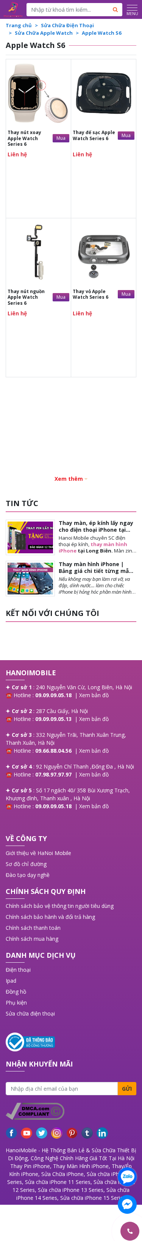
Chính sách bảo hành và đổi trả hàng (50, 916)
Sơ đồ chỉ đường (26, 863)
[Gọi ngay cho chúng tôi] (94, 1231)
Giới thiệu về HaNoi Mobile (38, 853)
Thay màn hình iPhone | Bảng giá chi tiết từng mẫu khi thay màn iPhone (95, 570)
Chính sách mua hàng (32, 938)
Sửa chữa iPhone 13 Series (70, 1189)
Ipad (11, 980)
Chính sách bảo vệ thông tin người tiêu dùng (60, 905)
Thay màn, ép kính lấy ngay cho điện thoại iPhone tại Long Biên (96, 529)
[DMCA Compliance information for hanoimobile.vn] (71, 1111)
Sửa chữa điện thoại (30, 1013)
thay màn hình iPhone (93, 547)
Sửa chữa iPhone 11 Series (58, 1181)
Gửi (127, 1088)
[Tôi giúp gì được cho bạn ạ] (127, 1176)
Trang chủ (19, 25)
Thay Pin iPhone (30, 1166)
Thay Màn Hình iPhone (81, 1166)
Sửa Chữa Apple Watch (44, 32)
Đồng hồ (16, 991)
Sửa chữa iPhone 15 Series (93, 1197)
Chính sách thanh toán (33, 927)
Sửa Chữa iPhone (62, 1174)
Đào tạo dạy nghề (28, 874)
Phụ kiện (16, 1002)
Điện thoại (18, 969)
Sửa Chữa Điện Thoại (67, 25)
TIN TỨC (22, 503)
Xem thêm (69, 478)
